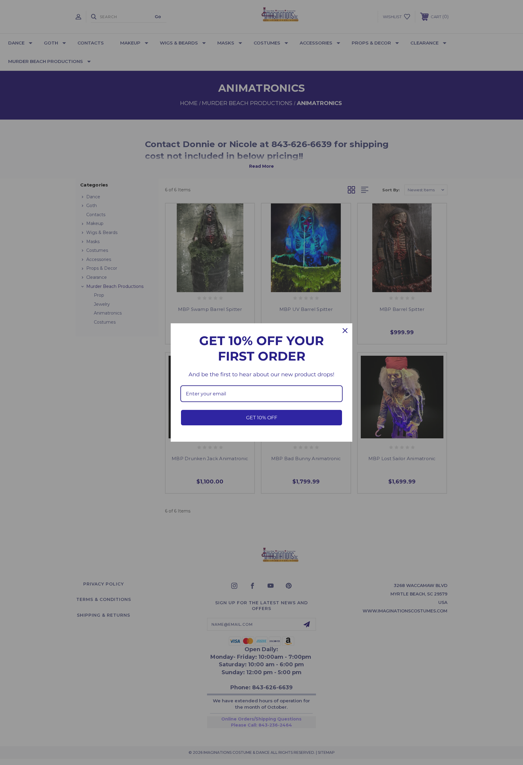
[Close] (345, 330)
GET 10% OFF (261, 417)
